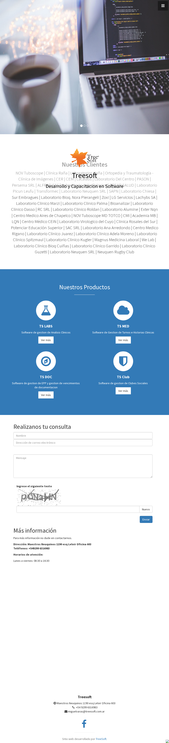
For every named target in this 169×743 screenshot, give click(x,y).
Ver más (46, 340)
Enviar (146, 519)
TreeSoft (101, 739)
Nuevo (146, 509)
